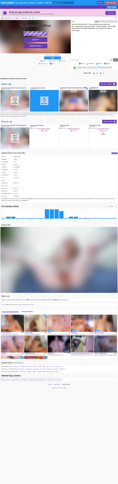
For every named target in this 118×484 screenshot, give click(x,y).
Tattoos (15, 193)
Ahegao (16, 366)
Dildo (44, 366)
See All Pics (109, 122)
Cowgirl (34, 371)
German (15, 169)
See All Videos (108, 84)
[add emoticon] (111, 60)
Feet (28, 366)
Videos (18, 18)
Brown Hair (4, 186)
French (15, 172)
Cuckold (56, 371)
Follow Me (114, 153)
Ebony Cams (30, 304)
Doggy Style (35, 369)
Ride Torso (62, 369)
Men (2, 177)
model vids (47, 3)
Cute (11, 366)
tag (16, 3)
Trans (2, 180)
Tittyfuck (56, 369)
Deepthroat (49, 369)
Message (63, 61)
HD (20, 366)
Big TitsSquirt (41, 379)
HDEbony (24, 379)
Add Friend (44, 63)
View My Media (35, 46)
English (3, 172)
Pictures (25, 18)
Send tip (35, 40)
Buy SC (53, 63)
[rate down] (100, 73)
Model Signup (111, 7)
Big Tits (15, 191)
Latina (40, 366)
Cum (57, 366)
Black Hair (16, 183)
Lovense (52, 366)
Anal (60, 366)
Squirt (24, 371)
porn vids (32, 3)
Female (15, 164)
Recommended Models (10, 312)
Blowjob (24, 366)
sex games (39, 3)
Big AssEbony (5, 379)
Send (115, 60)
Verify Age (110, 13)
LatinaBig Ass (15, 379)
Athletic (15, 188)
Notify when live (35, 34)
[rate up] (93, 73)
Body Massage (41, 371)
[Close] (116, 18)
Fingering (21, 369)
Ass (31, 366)
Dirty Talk (42, 369)
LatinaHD (32, 379)
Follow (43, 61)
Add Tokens (57, 55)
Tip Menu (53, 61)
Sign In (100, 3)
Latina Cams (21, 304)
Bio (13, 18)
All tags (59, 379)
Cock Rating (28, 369)
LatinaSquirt (50, 379)
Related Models (27, 312)
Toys (48, 366)
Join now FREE (111, 3)
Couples (15, 177)
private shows (23, 3)
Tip (52, 58)
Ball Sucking (49, 371)
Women (15, 175)
